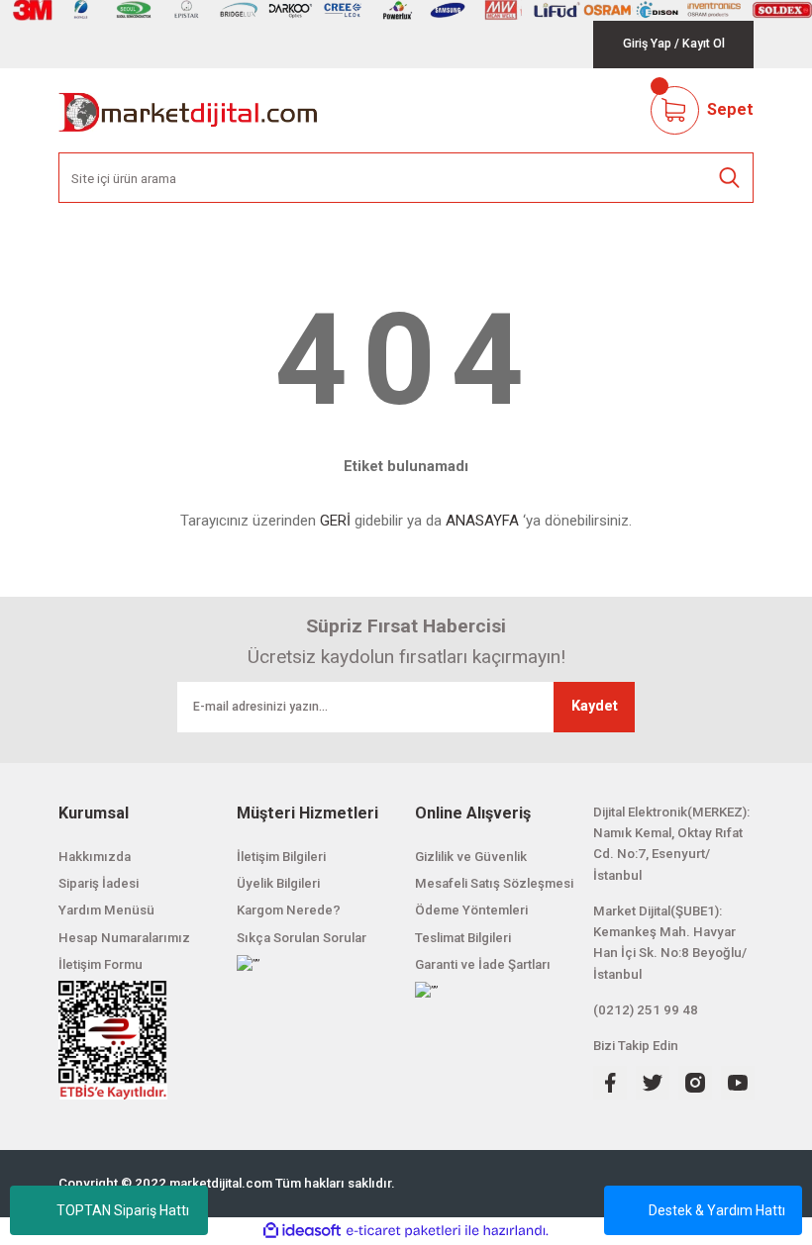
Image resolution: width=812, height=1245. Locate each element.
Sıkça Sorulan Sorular (301, 937)
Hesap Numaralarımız (124, 937)
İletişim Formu (100, 964)
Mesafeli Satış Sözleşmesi (494, 883)
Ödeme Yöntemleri (471, 910)
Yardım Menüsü (106, 910)
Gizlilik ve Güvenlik (471, 856)
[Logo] (188, 111)
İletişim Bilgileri (281, 856)
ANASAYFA (482, 520)
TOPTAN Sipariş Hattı (122, 1210)
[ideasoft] (302, 1231)
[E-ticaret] (403, 1230)
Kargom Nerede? (289, 910)
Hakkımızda (94, 856)
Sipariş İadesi (98, 883)
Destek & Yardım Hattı (717, 1210)
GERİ (335, 520)
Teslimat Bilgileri (463, 937)
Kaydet (594, 706)
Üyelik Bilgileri (278, 883)
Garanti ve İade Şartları (483, 964)
